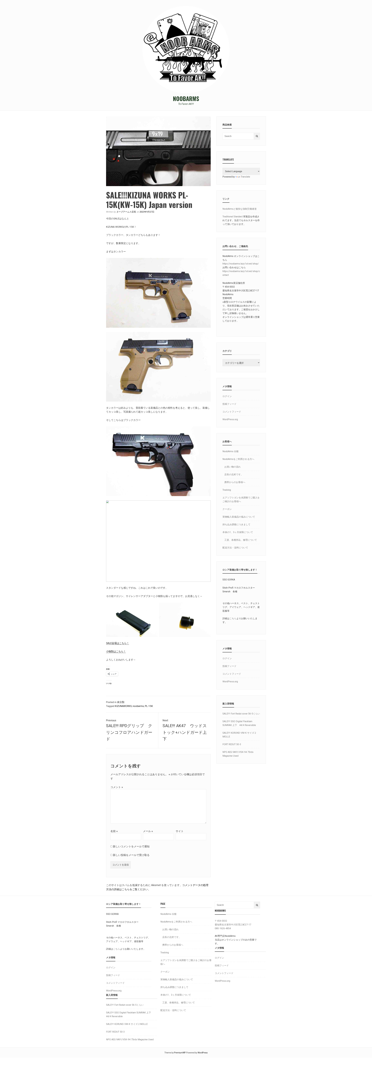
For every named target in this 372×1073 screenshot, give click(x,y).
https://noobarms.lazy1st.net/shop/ (240, 263)
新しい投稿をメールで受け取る (131, 855)
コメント (116, 787)
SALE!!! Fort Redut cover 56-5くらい (241, 713)
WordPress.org (230, 419)
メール (148, 831)
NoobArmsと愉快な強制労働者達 (239, 208)
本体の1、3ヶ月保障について (237, 532)
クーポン (227, 509)
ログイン (227, 396)
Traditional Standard (232, 216)
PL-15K (149, 706)
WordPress (203, 1052)
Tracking (226, 490)
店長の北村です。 (233, 474)
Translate (245, 176)
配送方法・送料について (235, 547)
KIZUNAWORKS (123, 706)
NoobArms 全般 (230, 451)
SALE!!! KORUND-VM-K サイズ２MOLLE (127, 1024)
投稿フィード (229, 404)
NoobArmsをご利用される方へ (238, 459)
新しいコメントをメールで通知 (131, 846)
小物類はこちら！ (116, 651)
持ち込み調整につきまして (236, 524)
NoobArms (186, 98)
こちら (232, 618)
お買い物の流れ (232, 466)
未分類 (120, 702)
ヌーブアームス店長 (126, 212)
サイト (180, 831)
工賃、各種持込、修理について (240, 540)
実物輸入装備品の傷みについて (238, 516)
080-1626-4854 (223, 928)
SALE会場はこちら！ (117, 643)
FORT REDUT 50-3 (231, 744)
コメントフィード (231, 411)
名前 (114, 831)
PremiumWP (179, 1052)
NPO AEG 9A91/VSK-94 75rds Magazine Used (130, 1039)
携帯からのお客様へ (234, 482)
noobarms (138, 706)
